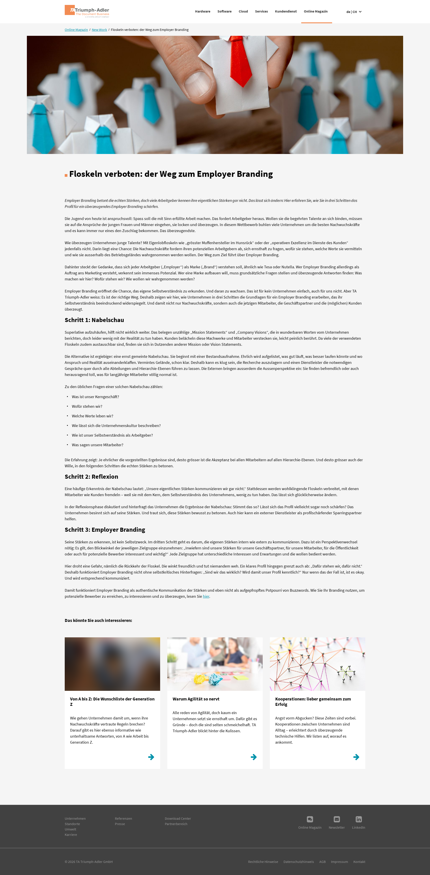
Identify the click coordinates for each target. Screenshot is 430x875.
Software (224, 11)
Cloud (243, 11)
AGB (322, 861)
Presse (120, 824)
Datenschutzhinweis (299, 861)
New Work (99, 29)
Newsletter (337, 827)
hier (206, 596)
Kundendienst (286, 11)
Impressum (339, 861)
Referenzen (123, 818)
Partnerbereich (176, 824)
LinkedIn (358, 827)
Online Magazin (316, 11)
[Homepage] (87, 11)
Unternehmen (75, 818)
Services (261, 11)
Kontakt (359, 861)
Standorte (72, 824)
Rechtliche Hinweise (263, 861)
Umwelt (70, 829)
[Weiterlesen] (151, 758)
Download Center (178, 818)
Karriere (71, 834)
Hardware (202, 11)
